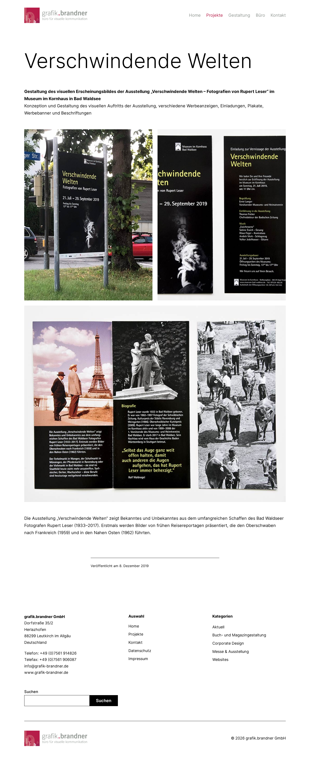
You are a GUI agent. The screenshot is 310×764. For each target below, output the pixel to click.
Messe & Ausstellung (230, 651)
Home (195, 15)
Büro (260, 15)
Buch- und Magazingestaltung (239, 635)
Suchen (31, 691)
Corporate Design (228, 643)
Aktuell (218, 627)
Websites (220, 659)
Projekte (214, 15)
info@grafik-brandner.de (46, 666)
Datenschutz (139, 650)
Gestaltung (239, 15)
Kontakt (278, 15)
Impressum (138, 658)
